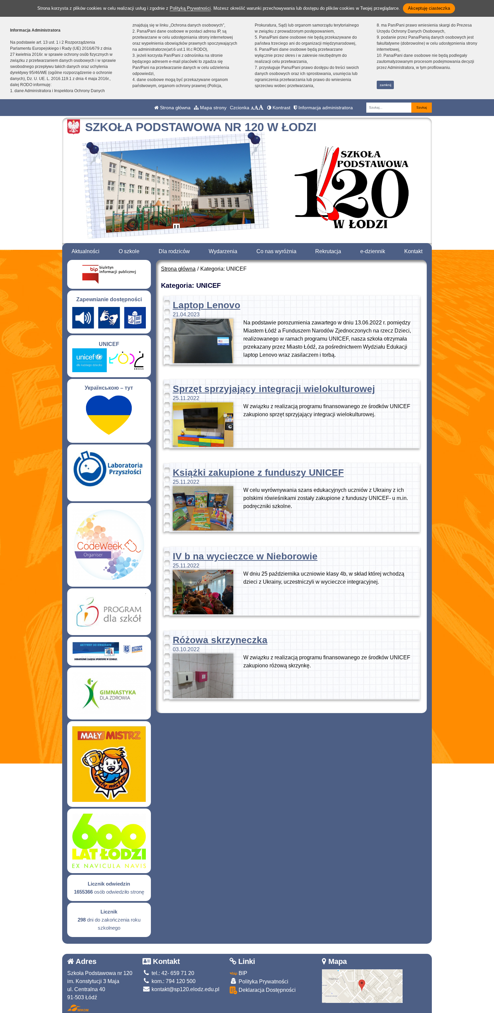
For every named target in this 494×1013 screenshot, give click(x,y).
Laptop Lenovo (206, 305)
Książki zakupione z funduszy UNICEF (258, 472)
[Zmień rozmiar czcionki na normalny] (252, 107)
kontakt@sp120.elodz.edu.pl (184, 989)
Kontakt (413, 251)
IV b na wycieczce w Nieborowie (245, 556)
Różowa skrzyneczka (220, 640)
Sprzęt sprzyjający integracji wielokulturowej (274, 389)
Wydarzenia (223, 251)
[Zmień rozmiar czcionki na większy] (256, 107)
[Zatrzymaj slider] (176, 228)
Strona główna (175, 107)
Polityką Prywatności (190, 8)
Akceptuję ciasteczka (429, 8)
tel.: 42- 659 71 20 (172, 973)
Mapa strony (213, 107)
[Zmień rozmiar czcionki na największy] (261, 107)
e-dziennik (372, 251)
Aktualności (85, 251)
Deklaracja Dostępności (266, 990)
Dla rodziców (174, 251)
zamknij (385, 85)
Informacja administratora (325, 107)
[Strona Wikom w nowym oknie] (77, 1008)
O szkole (129, 251)
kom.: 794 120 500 (173, 981)
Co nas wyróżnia (276, 251)
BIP (242, 973)
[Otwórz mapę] (362, 985)
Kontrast (280, 107)
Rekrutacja (328, 251)
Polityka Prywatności (262, 981)
